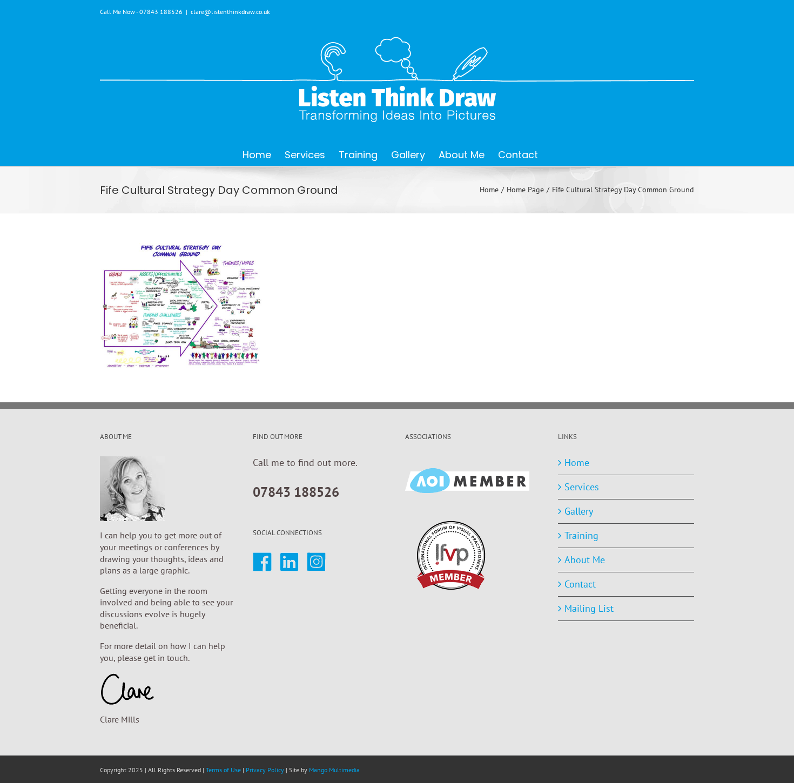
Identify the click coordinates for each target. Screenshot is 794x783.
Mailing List (589, 608)
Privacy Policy (265, 770)
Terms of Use (223, 770)
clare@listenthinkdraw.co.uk (230, 12)
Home (576, 462)
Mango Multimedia (334, 770)
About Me (584, 560)
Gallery (578, 511)
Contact (580, 584)
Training (581, 535)
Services (581, 487)
